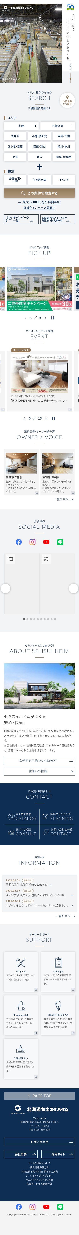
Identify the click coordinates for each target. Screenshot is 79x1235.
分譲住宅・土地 (15, 179)
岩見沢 (15, 136)
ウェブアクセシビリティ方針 (39, 1180)
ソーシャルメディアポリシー (39, 1175)
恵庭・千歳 (64, 136)
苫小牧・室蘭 (15, 146)
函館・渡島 (39, 146)
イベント (63, 179)
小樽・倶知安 (39, 136)
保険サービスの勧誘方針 (39, 1184)
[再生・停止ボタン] (52, 317)
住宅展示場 (39, 179)
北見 (15, 157)
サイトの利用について (39, 1163)
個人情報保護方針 (39, 1167)
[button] (26, 318)
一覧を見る (61, 499)
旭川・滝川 (64, 146)
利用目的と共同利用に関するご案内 (39, 1171)
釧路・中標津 (63, 157)
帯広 (39, 157)
